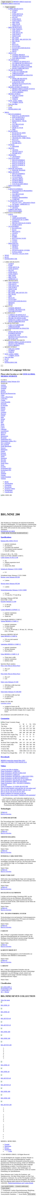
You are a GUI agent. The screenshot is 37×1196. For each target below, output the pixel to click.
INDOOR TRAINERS (15, 168)
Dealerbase (8, 1149)
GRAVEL (11, 148)
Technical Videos (10, 488)
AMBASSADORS (18, 73)
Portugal (3, 453)
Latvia (3, 427)
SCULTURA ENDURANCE (21, 48)
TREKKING (12, 155)
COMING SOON (17, 102)
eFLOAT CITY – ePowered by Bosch (23, 202)
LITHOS (15, 10)
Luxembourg (5, 431)
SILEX (14, 51)
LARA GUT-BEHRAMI (19, 72)
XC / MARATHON (18, 119)
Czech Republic (5, 402)
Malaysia (3, 432)
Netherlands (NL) (6, 439)
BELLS (14, 235)
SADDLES (15, 221)
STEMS (14, 216)
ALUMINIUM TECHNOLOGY (22, 63)
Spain (2, 465)
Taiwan (3, 472)
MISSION (15, 49)
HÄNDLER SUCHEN (8, 531)
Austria (3, 390)
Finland (3, 409)
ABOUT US (12, 53)
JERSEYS (15, 245)
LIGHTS (15, 233)
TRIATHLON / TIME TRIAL (21, 138)
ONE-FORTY (16, 34)
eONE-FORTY (17, 20)
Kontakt (7, 1144)
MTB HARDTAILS (18, 117)
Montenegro (4, 436)
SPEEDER (15, 146)
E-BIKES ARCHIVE (14, 209)
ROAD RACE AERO (19, 133)
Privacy (7, 1148)
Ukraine (3, 475)
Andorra (3, 385)
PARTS (10, 214)
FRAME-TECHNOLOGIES (21, 65)
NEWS (7, 255)
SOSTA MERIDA (17, 92)
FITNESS (11, 145)
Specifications (9, 483)
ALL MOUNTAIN (18, 124)
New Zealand (5, 444)
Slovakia (3, 460)
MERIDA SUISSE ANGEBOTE (18, 87)
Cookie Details (5, 1188)
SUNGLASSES (17, 252)
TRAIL (14, 122)
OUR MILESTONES (18, 58)
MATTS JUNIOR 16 (18, 165)
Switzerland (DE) (6, 468)
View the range (5, 1000)
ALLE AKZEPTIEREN (8, 1186)
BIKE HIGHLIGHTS (15, 27)
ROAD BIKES (13, 131)
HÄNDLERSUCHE (14, 109)
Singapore (4, 458)
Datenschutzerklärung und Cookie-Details (20, 1183)
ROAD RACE (16, 134)
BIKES (7, 112)
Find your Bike (12, 104)
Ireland (3, 419)
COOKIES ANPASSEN (21, 1186)
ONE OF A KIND (17, 95)
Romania (3, 455)
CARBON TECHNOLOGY (21, 61)
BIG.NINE (15, 37)
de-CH (7, 359)
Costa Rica (4, 398)
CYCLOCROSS (17, 177)
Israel (2, 420)
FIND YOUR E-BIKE (15, 211)
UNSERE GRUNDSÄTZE (20, 56)
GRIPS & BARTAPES (19, 218)
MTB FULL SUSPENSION (20, 116)
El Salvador (4, 405)
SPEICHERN (31, 1194)
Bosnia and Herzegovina (8, 393)
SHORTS (15, 247)
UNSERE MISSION (18, 54)
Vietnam (3, 478)
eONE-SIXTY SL (17, 14)
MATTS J (15, 167)
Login (10, 107)
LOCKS (14, 242)
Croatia (3, 400)
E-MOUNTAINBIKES (15, 189)
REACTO (15, 44)
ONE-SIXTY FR (17, 32)
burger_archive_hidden (15, 100)
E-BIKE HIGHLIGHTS (15, 9)
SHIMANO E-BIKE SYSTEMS (22, 66)
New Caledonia (5, 443)
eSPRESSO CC (17, 26)
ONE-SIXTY (16, 31)
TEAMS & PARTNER (15, 70)
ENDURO (15, 126)
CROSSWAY (16, 156)
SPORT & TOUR (17, 127)
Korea (2, 426)
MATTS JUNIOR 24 (18, 162)
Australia (3, 388)
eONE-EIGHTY (17, 15)
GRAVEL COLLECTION (20, 253)
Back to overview (6, 814)
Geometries (8, 485)
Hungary (3, 414)
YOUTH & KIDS (13, 158)
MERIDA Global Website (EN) (10, 381)
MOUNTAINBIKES (14, 114)
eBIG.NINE (16, 22)
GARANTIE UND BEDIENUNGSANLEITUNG (21, 82)
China (2, 395)
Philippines (4, 449)
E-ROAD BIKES (13, 206)
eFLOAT (15, 17)
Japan (2, 424)
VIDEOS (15, 99)
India (2, 417)
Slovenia (3, 461)
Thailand (3, 473)
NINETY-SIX (16, 36)
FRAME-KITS (16, 143)
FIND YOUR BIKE (14, 185)
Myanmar (4, 438)
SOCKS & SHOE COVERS (21, 250)
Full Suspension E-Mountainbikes (22, 190)
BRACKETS (16, 231)
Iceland (3, 415)
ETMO (14, 12)
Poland (3, 451)
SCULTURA (16, 46)
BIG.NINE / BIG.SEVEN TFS (21, 39)
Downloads (8, 487)
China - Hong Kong (7, 397)
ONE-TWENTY (17, 29)
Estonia (3, 407)
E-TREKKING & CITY (15, 201)
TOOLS (14, 240)
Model (6, 482)
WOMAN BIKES (17, 182)
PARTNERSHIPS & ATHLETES (22, 75)
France (3, 410)
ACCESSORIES (13, 226)
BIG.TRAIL (16, 41)
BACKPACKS (16, 228)
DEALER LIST (17, 85)
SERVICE (11, 77)
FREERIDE (16, 196)
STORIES (15, 97)
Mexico (3, 434)
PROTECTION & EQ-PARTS (21, 223)
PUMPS (14, 236)
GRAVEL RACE (17, 151)
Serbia (3, 456)
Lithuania (3, 429)
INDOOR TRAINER (18, 170)
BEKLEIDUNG (13, 243)
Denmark (3, 403)
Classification (9, 492)
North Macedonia (6, 446)
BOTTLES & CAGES (19, 238)
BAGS (14, 230)
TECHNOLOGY (13, 60)
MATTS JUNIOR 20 (18, 163)
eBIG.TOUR (16, 24)
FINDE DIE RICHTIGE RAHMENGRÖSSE (19, 79)
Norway (3, 448)
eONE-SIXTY (16, 19)
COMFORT (16, 199)
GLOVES (15, 248)
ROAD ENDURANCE (19, 136)
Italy (2, 422)
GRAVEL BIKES (17, 179)
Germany (3, 412)
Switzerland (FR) (6, 470)
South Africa (4, 463)
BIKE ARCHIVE (13, 172)
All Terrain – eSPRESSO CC (21, 204)
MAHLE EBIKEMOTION (20, 68)
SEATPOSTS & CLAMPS (20, 219)
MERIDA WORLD (14, 94)
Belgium (3, 392)
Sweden (3, 466)
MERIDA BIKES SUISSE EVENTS (23, 89)
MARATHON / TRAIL (19, 121)
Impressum (8, 1146)
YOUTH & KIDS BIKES (20, 184)
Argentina (4, 386)
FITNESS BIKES (17, 180)
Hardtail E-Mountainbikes (20, 197)
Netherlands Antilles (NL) (8, 441)
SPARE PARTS (17, 224)
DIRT (14, 43)
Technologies (9, 490)
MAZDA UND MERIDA (20, 90)
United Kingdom (6, 477)
